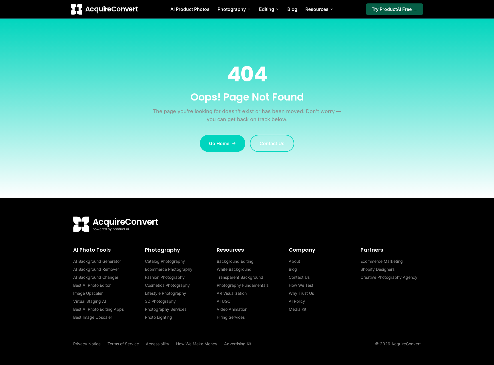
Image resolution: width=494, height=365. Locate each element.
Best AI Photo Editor (92, 285)
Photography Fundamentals (242, 285)
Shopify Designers (377, 269)
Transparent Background (240, 277)
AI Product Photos (190, 9)
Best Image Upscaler (92, 317)
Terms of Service (123, 343)
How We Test (301, 285)
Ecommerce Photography (168, 269)
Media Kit (297, 309)
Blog (292, 9)
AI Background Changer (95, 277)
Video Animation (232, 309)
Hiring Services (231, 317)
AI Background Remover (96, 269)
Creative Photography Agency (388, 277)
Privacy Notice (87, 343)
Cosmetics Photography (167, 285)
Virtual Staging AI (89, 301)
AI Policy (297, 301)
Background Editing (235, 261)
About (294, 261)
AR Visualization (232, 293)
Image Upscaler (88, 293)
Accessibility (157, 343)
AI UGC (223, 301)
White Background (234, 269)
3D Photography (160, 301)
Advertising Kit (238, 343)
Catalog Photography (165, 261)
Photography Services (165, 309)
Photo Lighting (158, 317)
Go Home (219, 143)
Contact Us (272, 143)
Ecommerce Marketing (381, 261)
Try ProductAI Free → (394, 9)
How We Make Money (196, 343)
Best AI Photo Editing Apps (98, 309)
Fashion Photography (165, 277)
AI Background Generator (97, 261)
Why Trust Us (301, 293)
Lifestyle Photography (165, 293)
